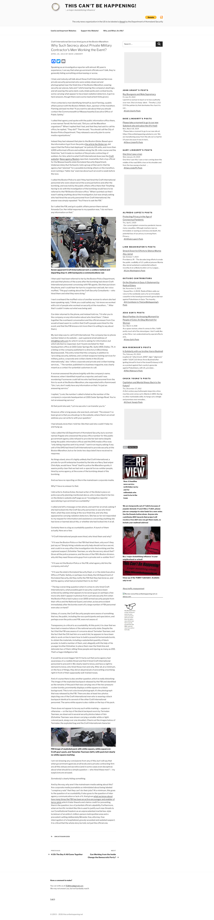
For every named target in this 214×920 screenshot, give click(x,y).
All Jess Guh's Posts (131, 339)
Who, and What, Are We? (113, 31)
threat (122, 21)
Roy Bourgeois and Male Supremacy (139, 94)
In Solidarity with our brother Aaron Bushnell (143, 351)
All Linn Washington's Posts (134, 271)
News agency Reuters (69, 159)
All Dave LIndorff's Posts (133, 142)
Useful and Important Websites (63, 31)
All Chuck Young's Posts (133, 402)
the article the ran (96, 144)
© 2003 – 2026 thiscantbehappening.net (66, 914)
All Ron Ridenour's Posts (133, 371)
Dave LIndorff (76, 54)
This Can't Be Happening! (100, 6)
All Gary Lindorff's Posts (133, 168)
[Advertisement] (142, 67)
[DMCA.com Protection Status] (130, 448)
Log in (52, 899)
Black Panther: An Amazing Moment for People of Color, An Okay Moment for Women (141, 319)
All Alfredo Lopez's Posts (133, 239)
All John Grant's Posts (132, 111)
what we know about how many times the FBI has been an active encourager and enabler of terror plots (83, 799)
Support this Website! (90, 31)
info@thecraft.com (59, 341)
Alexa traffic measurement (133, 588)
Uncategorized (62, 836)
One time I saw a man (132, 154)
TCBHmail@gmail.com (74, 886)
